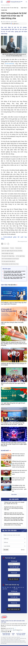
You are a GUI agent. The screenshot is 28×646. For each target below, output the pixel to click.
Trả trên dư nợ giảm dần (8, 588)
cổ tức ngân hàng (20, 256)
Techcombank (9, 63)
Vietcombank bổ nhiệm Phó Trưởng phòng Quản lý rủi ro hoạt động (13, 524)
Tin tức (12, 248)
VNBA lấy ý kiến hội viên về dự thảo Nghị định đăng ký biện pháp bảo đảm (14, 513)
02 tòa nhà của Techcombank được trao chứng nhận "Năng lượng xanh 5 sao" (14, 278)
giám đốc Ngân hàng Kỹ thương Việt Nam (12, 250)
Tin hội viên (4, 10)
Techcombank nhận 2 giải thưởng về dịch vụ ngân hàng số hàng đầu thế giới (14, 272)
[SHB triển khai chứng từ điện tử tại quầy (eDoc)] (6, 456)
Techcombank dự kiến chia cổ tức (10, 264)
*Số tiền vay (14, 591)
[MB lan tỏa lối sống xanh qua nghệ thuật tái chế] (6, 480)
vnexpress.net (23, 241)
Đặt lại (22, 549)
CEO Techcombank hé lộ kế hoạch (10, 258)
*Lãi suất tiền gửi (14, 567)
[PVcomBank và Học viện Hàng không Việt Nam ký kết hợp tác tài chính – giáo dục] (6, 488)
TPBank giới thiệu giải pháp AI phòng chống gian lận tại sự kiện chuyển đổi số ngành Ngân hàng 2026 (14, 444)
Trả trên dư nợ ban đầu (19, 588)
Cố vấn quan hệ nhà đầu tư (8, 261)
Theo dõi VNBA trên (6, 23)
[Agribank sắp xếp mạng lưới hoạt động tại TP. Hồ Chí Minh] (6, 473)
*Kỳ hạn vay (14, 603)
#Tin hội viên (12, 285)
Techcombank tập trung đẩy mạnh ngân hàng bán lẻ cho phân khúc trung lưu (14, 275)
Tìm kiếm (6, 549)
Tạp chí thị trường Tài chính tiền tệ (20, 634)
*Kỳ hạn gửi (14, 572)
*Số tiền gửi (14, 561)
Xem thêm (14, 494)
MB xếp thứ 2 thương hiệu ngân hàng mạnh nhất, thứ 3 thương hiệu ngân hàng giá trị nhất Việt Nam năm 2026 (14, 519)
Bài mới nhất (5, 450)
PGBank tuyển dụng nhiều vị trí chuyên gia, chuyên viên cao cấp (14, 503)
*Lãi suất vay (14, 597)
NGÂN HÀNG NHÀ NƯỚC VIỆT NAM (6, 634)
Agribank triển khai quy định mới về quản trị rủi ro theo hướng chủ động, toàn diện (13, 508)
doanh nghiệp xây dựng (7, 253)
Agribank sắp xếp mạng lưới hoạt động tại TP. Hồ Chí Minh (19, 472)
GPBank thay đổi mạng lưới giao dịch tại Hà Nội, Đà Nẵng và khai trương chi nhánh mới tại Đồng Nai (14, 344)
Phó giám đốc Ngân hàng (8, 256)
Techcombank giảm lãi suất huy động (14, 238)
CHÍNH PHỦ (13, 634)
